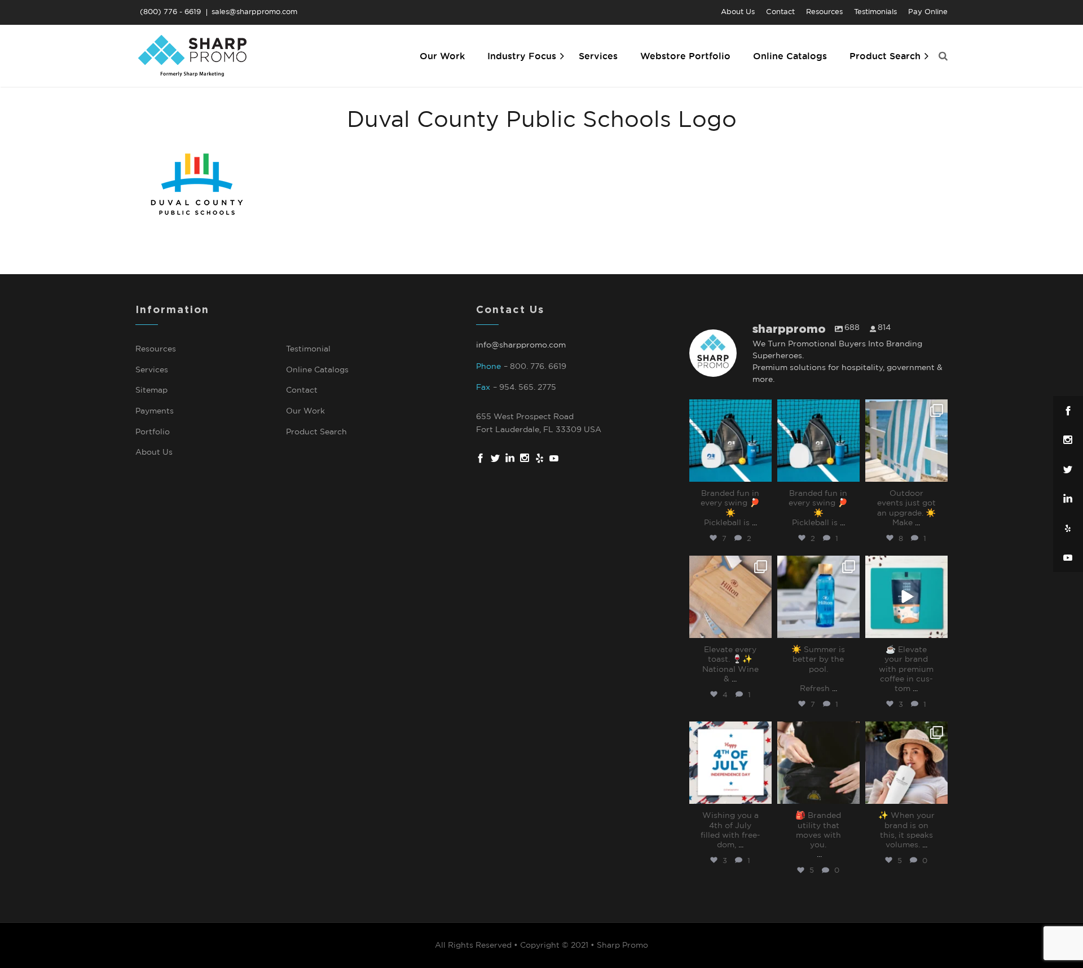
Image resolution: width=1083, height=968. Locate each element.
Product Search (316, 432)
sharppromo (729, 409)
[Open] (730, 440)
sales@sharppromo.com (254, 12)
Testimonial (308, 349)
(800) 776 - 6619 (170, 12)
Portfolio (152, 432)
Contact (302, 390)
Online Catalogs (317, 370)
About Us (154, 452)
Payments (154, 411)
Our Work (305, 411)
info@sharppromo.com (521, 345)
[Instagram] (761, 473)
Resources (155, 349)
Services (151, 370)
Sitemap (151, 390)
